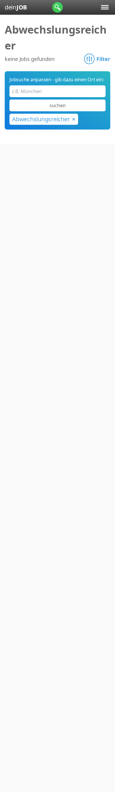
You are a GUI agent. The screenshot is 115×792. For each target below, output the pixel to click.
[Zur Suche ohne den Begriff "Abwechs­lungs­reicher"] (73, 119)
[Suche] (57, 7)
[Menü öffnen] (104, 7)
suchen (58, 105)
